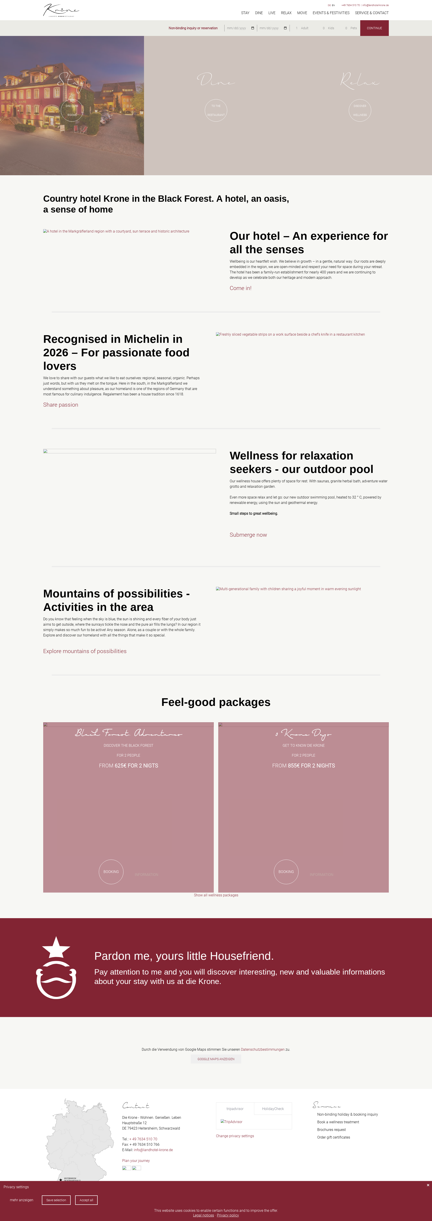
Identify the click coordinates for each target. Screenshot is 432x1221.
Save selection (56, 1200)
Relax (286, 13)
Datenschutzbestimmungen (263, 1049)
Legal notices (203, 1215)
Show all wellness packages (216, 895)
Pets (354, 28)
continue (374, 28)
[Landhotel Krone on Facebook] (126, 1169)
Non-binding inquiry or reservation (193, 28)
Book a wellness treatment (338, 1122)
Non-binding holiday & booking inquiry (347, 1114)
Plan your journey (136, 1161)
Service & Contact (372, 13)
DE (329, 5)
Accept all (86, 1200)
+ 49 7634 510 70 (143, 1139)
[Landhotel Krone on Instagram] (136, 1169)
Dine (259, 13)
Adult (304, 28)
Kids (331, 28)
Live (271, 13)
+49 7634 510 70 (351, 5)
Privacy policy (228, 1215)
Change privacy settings (235, 1136)
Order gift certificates (333, 1137)
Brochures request (331, 1130)
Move (302, 13)
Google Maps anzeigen (216, 1059)
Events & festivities (331, 13)
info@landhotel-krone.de (375, 5)
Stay (245, 13)
